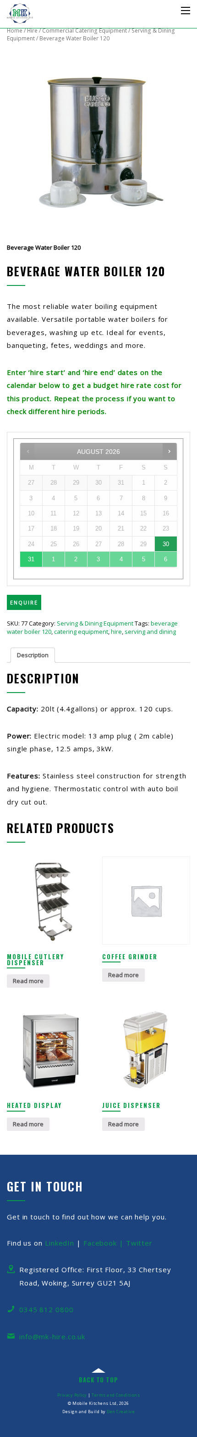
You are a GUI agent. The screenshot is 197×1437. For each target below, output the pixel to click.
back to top (98, 1379)
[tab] (33, 655)
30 (166, 544)
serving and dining (150, 631)
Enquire (24, 602)
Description (33, 655)
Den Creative (121, 1412)
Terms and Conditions (116, 1395)
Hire (32, 30)
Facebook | (104, 1242)
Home (14, 30)
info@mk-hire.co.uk (52, 1336)
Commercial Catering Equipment (84, 30)
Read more (28, 981)
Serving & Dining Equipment (95, 623)
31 (31, 559)
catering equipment (81, 631)
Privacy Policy (72, 1395)
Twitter (139, 1242)
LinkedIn (59, 1242)
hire (116, 631)
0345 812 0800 (46, 1309)
